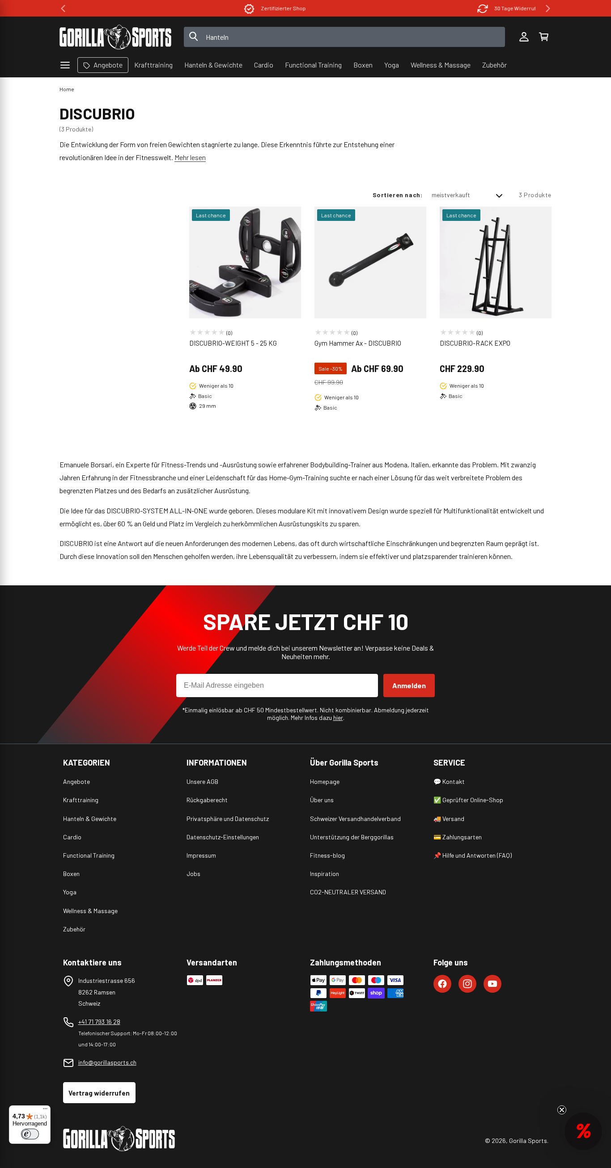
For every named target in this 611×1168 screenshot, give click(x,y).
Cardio (72, 837)
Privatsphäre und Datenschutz (228, 818)
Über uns (322, 800)
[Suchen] (194, 37)
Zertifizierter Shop (198, 8)
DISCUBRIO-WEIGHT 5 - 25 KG (233, 343)
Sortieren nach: (398, 195)
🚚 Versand (448, 818)
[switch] (30, 1134)
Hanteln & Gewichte (89, 818)
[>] (548, 8)
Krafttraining (80, 800)
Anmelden (409, 685)
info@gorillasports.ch (107, 1062)
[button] (543, 37)
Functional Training (89, 855)
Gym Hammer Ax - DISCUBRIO (357, 343)
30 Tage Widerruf (430, 8)
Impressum (201, 855)
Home (66, 89)
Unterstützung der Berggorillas (352, 837)
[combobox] (344, 37)
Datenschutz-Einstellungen (223, 837)
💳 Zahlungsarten (457, 837)
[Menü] (45, 1110)
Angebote (76, 781)
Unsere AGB (202, 781)
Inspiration (324, 873)
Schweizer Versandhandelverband (355, 818)
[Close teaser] (561, 1109)
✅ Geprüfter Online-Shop (468, 800)
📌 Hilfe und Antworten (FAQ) (472, 855)
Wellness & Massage (90, 910)
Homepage (324, 781)
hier (338, 717)
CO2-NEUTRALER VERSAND (348, 892)
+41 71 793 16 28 (99, 1021)
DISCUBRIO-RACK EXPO (475, 343)
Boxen (71, 873)
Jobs (193, 873)
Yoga (69, 892)
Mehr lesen (190, 157)
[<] (63, 8)
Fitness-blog (327, 855)
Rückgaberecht (207, 800)
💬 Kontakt (449, 781)
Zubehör (74, 929)
